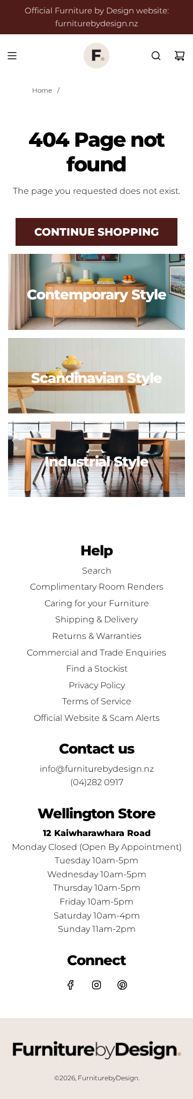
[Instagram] (96, 985)
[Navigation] (12, 55)
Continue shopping (96, 231)
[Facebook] (71, 985)
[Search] (156, 55)
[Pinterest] (122, 985)
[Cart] (179, 55)
